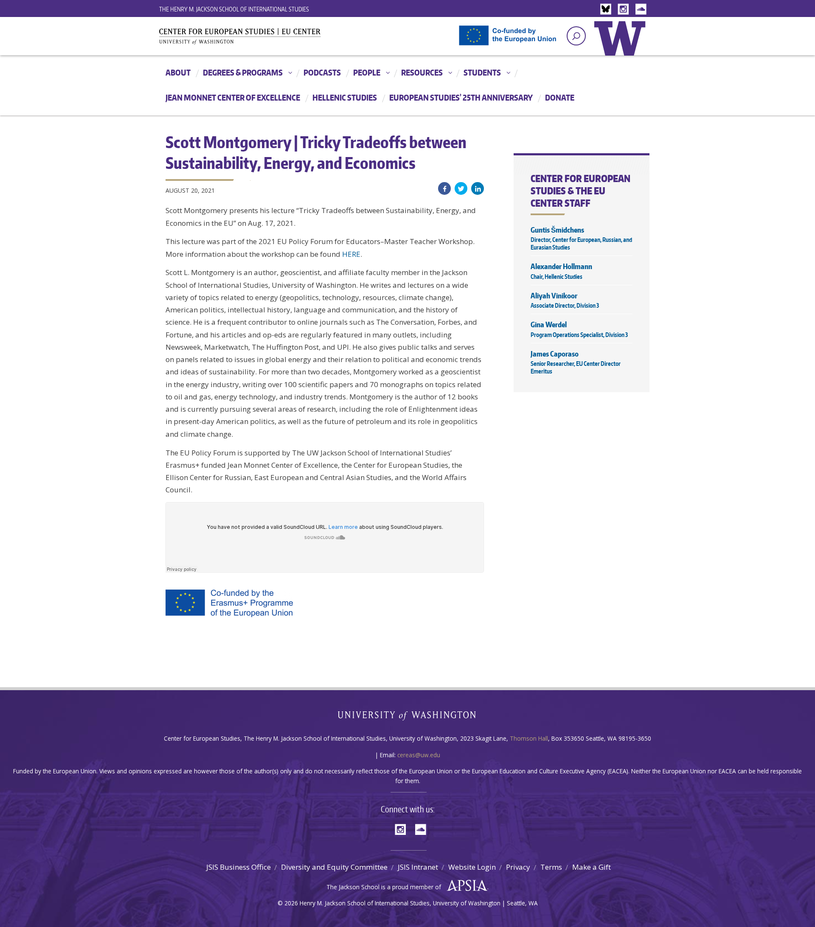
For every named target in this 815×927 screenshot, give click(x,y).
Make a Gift (591, 867)
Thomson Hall (529, 738)
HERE (351, 254)
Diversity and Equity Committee (334, 867)
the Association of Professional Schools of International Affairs (465, 886)
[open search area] (576, 35)
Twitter (461, 188)
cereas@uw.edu (418, 755)
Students (482, 72)
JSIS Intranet (418, 867)
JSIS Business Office (238, 867)
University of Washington (621, 44)
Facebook (444, 188)
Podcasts (322, 72)
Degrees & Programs (243, 72)
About (178, 72)
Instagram (624, 9)
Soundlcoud (641, 9)
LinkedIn (477, 188)
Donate (559, 97)
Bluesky (607, 9)
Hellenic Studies (344, 97)
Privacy (518, 867)
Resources (422, 72)
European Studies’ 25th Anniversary (461, 97)
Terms (551, 867)
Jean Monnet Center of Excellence (233, 97)
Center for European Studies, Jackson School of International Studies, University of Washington (254, 39)
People (366, 72)
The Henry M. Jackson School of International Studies (234, 9)
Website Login (472, 867)
